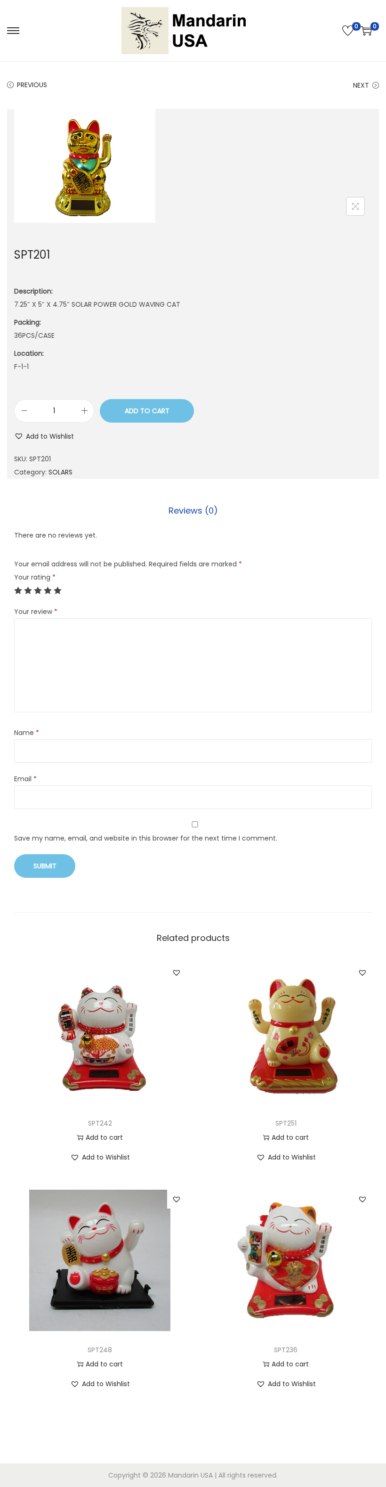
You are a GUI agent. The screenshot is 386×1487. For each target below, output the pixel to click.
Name (26, 732)
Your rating (35, 577)
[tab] (193, 510)
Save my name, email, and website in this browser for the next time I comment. (145, 838)
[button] (44, 436)
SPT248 (100, 1350)
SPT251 (286, 1123)
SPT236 (286, 1350)
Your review (35, 611)
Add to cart (147, 411)
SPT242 (100, 1123)
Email (25, 779)
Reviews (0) (193, 510)
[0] (348, 30)
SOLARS (60, 472)
